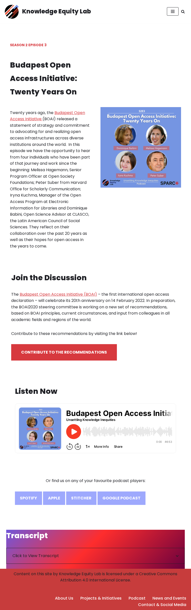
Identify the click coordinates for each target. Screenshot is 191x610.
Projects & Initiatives (101, 598)
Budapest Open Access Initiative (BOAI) (58, 294)
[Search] (183, 11)
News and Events (169, 598)
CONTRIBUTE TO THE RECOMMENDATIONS (64, 352)
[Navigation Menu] (173, 11)
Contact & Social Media (162, 605)
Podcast (137, 598)
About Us (64, 598)
